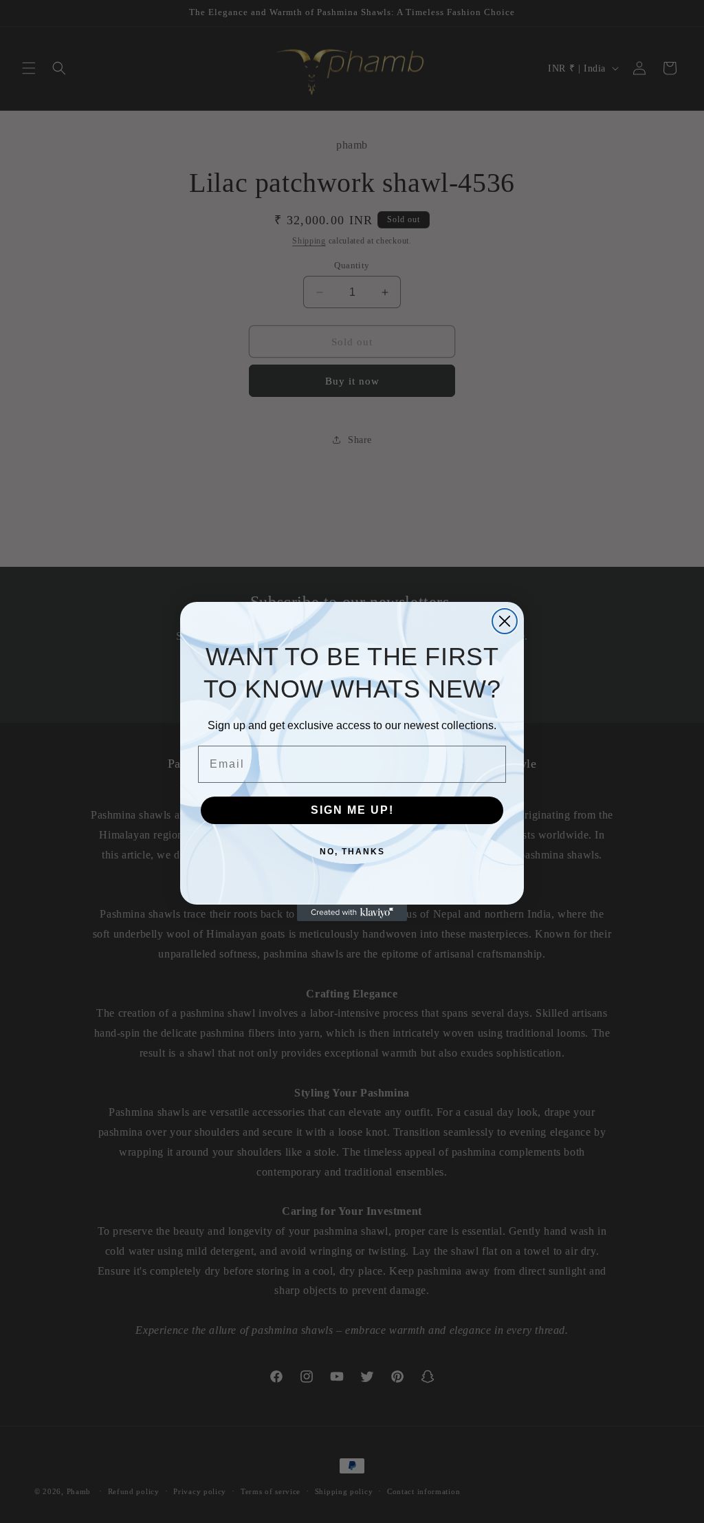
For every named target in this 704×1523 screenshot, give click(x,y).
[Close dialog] (504, 621)
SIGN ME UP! (352, 810)
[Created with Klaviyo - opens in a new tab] (352, 913)
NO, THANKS (352, 851)
